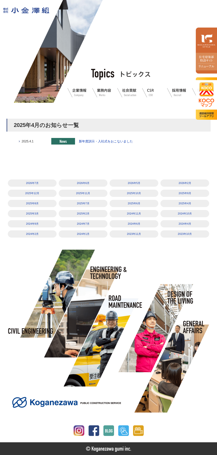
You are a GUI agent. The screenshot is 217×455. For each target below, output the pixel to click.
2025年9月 (185, 193)
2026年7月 (32, 183)
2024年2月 (32, 233)
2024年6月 (134, 223)
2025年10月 (134, 193)
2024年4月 (185, 223)
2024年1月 (83, 233)
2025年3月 (32, 213)
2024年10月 (185, 213)
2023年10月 (185, 233)
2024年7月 (83, 223)
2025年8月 (32, 203)
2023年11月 (134, 233)
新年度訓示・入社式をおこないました (106, 141)
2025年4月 (185, 203)
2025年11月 (83, 193)
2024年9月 (32, 223)
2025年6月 (134, 203)
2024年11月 (134, 213)
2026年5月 (134, 183)
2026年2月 (185, 183)
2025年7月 (83, 203)
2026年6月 (83, 183)
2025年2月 (83, 213)
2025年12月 (32, 193)
